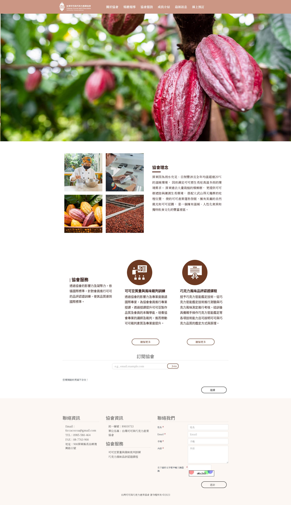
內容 (159, 448)
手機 (159, 441)
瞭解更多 (145, 342)
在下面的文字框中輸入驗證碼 (170, 469)
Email (160, 434)
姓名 (159, 427)
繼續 (212, 390)
